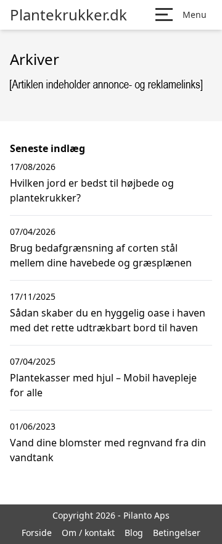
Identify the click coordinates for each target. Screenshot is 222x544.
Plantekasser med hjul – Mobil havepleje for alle (103, 385)
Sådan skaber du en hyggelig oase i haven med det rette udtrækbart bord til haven (107, 320)
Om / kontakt (88, 532)
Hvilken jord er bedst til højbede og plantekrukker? (92, 190)
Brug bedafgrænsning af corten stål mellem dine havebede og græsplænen (101, 255)
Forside (37, 532)
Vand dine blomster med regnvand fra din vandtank (108, 450)
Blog (134, 532)
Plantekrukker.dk (68, 15)
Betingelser (176, 532)
